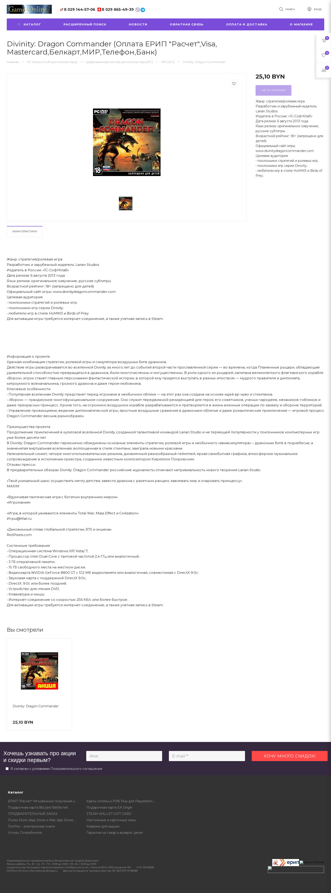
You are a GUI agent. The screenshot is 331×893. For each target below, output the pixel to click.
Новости (138, 24)
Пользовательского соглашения (76, 769)
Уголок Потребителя (25, 833)
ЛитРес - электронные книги (31, 826)
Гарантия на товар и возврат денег (114, 833)
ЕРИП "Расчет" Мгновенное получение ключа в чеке (44, 801)
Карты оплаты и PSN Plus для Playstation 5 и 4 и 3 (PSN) (122, 801)
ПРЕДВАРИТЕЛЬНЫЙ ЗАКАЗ (32, 814)
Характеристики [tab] (24, 231)
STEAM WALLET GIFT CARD (108, 814)
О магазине (301, 24)
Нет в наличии (273, 90)
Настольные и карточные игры (111, 820)
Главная (13, 62)
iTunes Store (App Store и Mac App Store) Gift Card (44, 820)
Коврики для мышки (102, 826)
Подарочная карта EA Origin (109, 807)
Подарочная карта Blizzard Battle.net (38, 807)
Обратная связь (187, 24)
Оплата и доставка (246, 24)
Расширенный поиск (84, 24)
